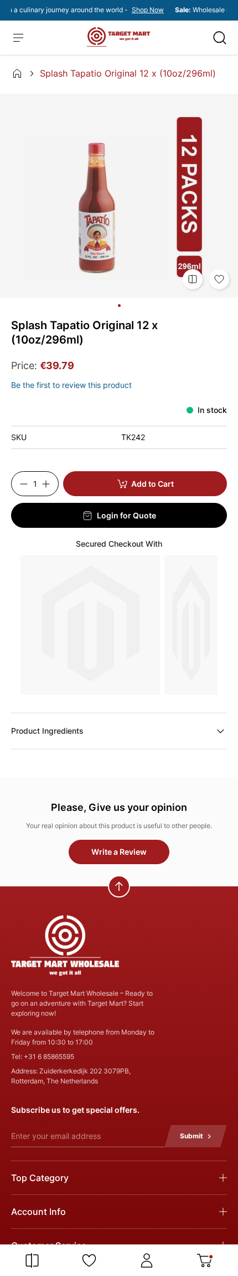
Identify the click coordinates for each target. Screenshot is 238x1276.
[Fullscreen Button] (119, 195)
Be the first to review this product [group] (71, 385)
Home (17, 73)
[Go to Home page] (119, 37)
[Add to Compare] (193, 279)
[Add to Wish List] (219, 279)
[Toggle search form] (220, 38)
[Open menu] (18, 38)
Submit (191, 1136)
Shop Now (144, 10)
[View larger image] (119, 305)
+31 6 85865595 (49, 1056)
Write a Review (119, 851)
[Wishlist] (89, 1260)
